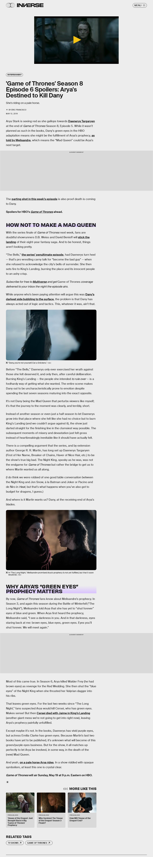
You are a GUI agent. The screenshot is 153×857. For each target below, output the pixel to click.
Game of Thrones (37, 843)
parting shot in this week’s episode (34, 199)
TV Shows (13, 843)
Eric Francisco (18, 110)
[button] (76, 40)
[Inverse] (30, 5)
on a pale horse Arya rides (37, 762)
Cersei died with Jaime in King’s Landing (63, 713)
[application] (76, 40)
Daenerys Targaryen (81, 121)
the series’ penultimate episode (42, 255)
